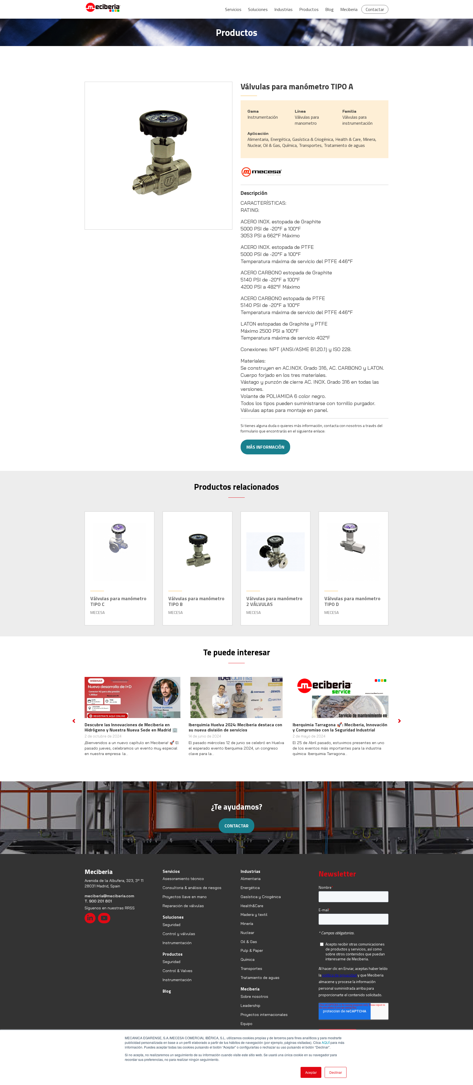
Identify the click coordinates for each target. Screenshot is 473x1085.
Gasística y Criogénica (261, 901)
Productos (309, 9)
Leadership (250, 1010)
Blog (329, 9)
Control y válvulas (179, 938)
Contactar (375, 9)
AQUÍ (326, 1042)
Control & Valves (177, 975)
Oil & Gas (249, 946)
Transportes (251, 973)
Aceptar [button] (311, 1072)
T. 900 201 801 (98, 906)
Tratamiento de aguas (260, 982)
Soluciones (258, 9)
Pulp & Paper (252, 955)
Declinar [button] (335, 1072)
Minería (247, 928)
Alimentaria (251, 883)
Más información (265, 447)
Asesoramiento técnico (183, 883)
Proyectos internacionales (264, 1019)
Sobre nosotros (254, 1001)
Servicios (233, 9)
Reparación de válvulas (183, 911)
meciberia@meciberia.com (109, 901)
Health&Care (252, 911)
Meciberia (348, 9)
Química (248, 964)
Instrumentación (177, 948)
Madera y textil (254, 920)
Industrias (283, 9)
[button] (73, 723)
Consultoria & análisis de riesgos (192, 892)
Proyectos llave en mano (185, 901)
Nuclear (247, 937)
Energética (250, 892)
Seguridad (171, 929)
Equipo (246, 1028)
